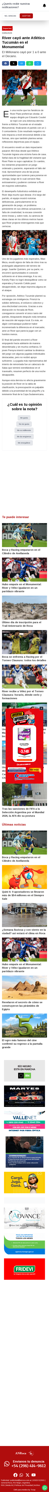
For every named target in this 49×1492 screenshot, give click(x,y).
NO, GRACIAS (10, 16)
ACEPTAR (26, 16)
